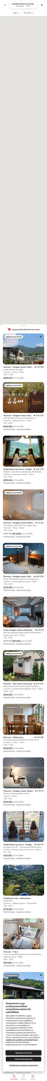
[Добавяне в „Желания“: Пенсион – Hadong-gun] (41, 707)
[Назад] (5, 5)
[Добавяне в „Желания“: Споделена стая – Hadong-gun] (41, 868)
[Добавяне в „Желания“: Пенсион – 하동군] (41, 921)
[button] (7, 378)
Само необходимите (23, 1059)
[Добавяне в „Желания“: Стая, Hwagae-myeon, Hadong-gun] (41, 600)
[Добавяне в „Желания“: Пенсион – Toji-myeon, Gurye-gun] (41, 653)
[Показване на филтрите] (41, 5)
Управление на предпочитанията (23, 1065)
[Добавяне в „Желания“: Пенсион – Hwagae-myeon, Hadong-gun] (41, 385)
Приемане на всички (23, 1053)
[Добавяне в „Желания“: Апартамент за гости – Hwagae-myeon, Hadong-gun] (41, 439)
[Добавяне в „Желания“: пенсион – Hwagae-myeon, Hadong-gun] (41, 337)
